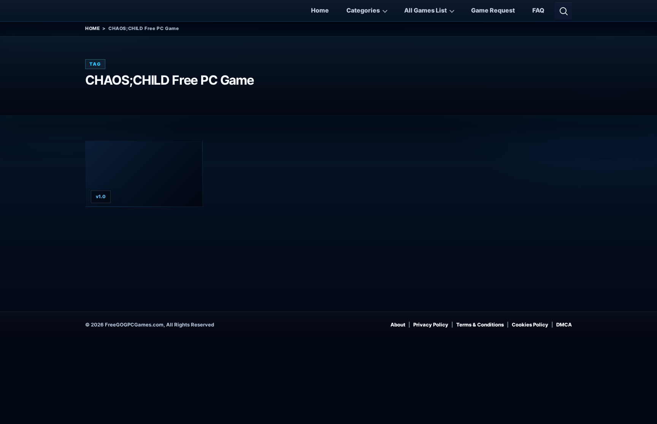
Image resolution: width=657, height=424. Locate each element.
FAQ (538, 10)
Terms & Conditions (480, 325)
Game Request (493, 10)
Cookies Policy (530, 325)
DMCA (564, 325)
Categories (363, 10)
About (397, 325)
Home (320, 10)
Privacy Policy (430, 325)
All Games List (425, 10)
